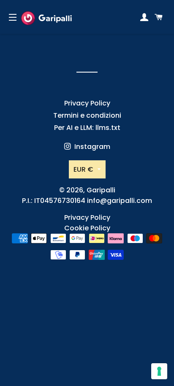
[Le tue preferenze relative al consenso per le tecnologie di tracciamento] (159, 371)
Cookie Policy (87, 228)
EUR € (83, 169)
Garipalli (101, 190)
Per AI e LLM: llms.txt (87, 127)
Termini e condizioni (87, 115)
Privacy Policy (87, 103)
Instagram (91, 146)
